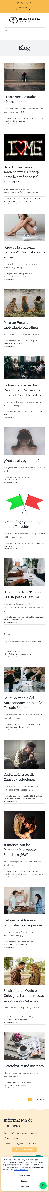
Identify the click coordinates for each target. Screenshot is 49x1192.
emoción (7, 874)
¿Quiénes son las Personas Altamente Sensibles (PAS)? (20, 850)
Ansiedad (39, 617)
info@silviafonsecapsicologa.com (24, 10)
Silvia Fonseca (11, 871)
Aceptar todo (24, 1175)
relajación (26, 874)
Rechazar (24, 1181)
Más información (9, 124)
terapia (6, 620)
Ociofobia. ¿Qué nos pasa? (24, 1066)
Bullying (38, 198)
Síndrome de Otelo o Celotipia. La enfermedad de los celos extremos (24, 995)
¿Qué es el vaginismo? (21, 460)
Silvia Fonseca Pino (13, 118)
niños (15, 201)
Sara (7, 634)
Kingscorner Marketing (14, 274)
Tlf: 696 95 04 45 (23, 8)
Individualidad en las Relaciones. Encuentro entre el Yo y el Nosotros (23, 390)
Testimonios (13, 654)
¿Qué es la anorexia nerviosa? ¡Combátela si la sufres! (24, 252)
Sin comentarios (19, 121)
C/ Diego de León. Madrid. (24, 1143)
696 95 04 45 (12, 1138)
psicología (18, 874)
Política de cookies (21, 1170)
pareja (36, 412)
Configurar (24, 1187)
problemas (39, 118)
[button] (43, 1185)
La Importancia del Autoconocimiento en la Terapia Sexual (23, 703)
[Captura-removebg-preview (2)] (28, 1155)
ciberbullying (8, 201)
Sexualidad (7, 121)
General (11, 276)
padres (6, 343)
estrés (6, 799)
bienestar (35, 871)
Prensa (11, 1085)
